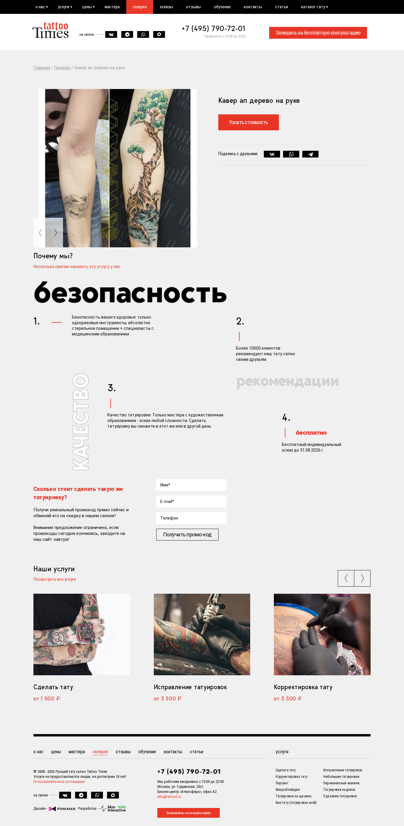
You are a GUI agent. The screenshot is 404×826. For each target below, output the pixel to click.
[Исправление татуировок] (202, 634)
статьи (281, 6)
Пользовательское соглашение (59, 781)
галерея (140, 6)
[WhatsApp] (291, 154)
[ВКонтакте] (272, 154)
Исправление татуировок (190, 687)
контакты (253, 6)
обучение (222, 6)
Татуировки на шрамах (293, 796)
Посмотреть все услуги (54, 579)
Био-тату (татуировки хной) (296, 803)
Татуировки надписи (339, 790)
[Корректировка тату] (322, 634)
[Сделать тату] (81, 634)
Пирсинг (282, 783)
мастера (112, 6)
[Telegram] (310, 154)
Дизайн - (41, 808)
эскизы (166, 6)
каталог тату (313, 6)
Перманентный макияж (341, 783)
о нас (40, 6)
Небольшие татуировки (341, 777)
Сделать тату (53, 687)
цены (87, 6)
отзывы (193, 6)
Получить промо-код (187, 534)
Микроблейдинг (288, 790)
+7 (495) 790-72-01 (213, 28)
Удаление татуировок (340, 796)
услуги (63, 6)
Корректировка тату (303, 687)
